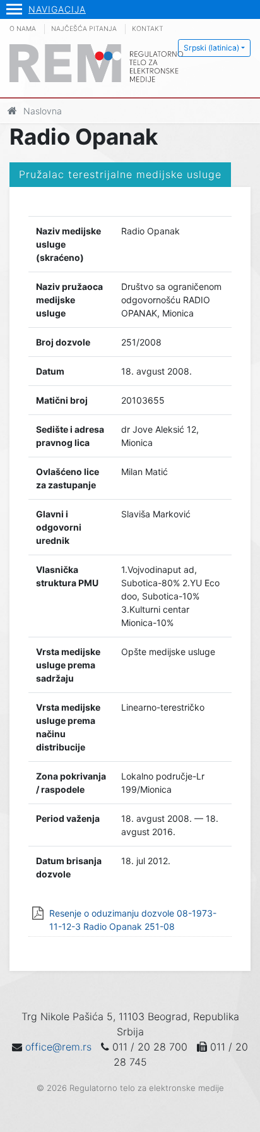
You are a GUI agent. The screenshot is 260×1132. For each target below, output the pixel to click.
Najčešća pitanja (84, 29)
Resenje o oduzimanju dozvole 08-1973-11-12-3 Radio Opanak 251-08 (132, 920)
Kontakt (147, 29)
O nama (22, 29)
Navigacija (57, 9)
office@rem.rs (58, 1046)
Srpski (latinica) (211, 47)
